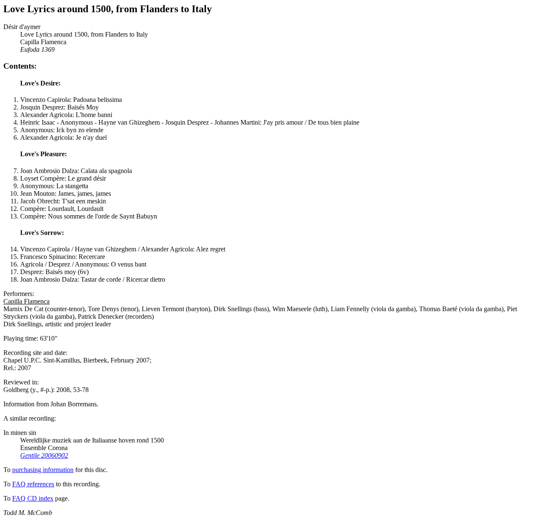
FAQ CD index (32, 498)
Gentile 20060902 (44, 455)
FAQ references (33, 484)
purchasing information (43, 469)
